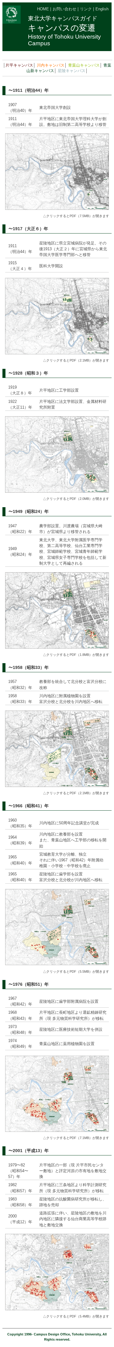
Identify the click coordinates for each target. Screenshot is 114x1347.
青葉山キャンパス (84, 65)
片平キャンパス (19, 65)
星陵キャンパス (71, 70)
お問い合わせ (64, 9)
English (102, 9)
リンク (86, 9)
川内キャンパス (50, 65)
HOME (43, 9)
